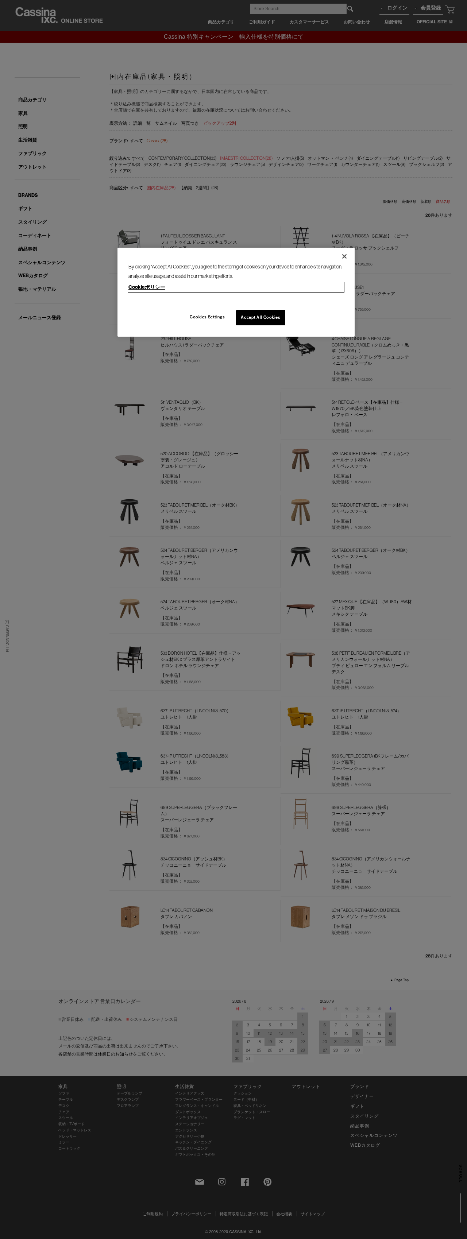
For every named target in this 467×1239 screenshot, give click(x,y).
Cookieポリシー (146, 287)
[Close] (344, 256)
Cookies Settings (207, 317)
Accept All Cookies (260, 317)
